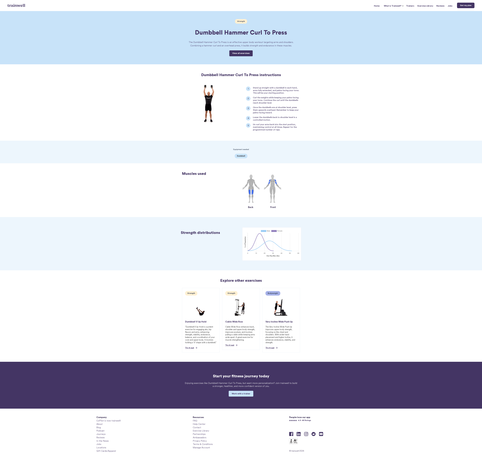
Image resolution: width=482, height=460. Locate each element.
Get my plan (465, 5)
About (99, 424)
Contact (197, 427)
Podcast (100, 430)
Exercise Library (425, 6)
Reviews (440, 6)
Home (377, 6)
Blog (98, 427)
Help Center (199, 424)
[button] (393, 6)
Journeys (101, 434)
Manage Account (201, 447)
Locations (101, 447)
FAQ (195, 420)
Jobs (450, 6)
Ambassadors (199, 437)
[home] (17, 4)
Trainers (410, 6)
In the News (102, 441)
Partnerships (199, 434)
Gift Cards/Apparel (106, 451)
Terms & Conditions (203, 444)
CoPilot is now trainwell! (108, 420)
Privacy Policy (200, 441)
